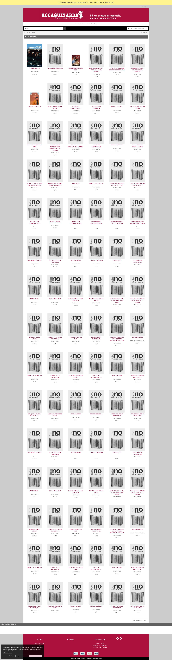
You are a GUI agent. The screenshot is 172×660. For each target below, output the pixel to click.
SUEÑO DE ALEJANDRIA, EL (96, 376)
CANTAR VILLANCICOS (96, 184)
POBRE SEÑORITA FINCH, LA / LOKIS (137, 146)
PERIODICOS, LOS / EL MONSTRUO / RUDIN (55, 184)
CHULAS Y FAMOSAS (96, 260)
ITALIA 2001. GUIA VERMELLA (55, 261)
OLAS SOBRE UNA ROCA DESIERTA (75, 300)
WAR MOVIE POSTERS (34, 260)
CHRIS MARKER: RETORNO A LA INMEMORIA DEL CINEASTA (55, 147)
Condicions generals (100, 645)
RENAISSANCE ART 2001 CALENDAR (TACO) (137, 223)
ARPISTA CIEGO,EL (117, 107)
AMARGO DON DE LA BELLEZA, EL (55, 338)
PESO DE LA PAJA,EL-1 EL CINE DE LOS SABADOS (137, 70)
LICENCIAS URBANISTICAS (96, 146)
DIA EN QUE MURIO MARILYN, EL (117, 415)
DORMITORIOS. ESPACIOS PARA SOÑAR (75, 146)
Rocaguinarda (80, 24)
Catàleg (93, 24)
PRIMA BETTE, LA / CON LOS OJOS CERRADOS (34, 184)
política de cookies (7, 653)
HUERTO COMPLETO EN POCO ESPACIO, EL (137, 184)
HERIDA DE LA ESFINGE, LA (137, 261)
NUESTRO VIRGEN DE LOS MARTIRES (137, 415)
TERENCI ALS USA (34, 68)
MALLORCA (75, 184)
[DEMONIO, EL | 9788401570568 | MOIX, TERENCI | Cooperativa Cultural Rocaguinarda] (117, 246)
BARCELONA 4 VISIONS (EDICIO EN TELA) (117, 184)
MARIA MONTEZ (137, 337)
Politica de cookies (100, 647)
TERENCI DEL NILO (34, 107)
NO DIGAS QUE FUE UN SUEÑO (55, 107)
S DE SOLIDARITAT (117, 145)
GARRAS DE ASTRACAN (34, 376)
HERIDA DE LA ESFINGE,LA (96, 107)
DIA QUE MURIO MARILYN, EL (96, 338)
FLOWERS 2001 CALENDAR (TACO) (96, 223)
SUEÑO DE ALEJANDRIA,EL (76, 107)
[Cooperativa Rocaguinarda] (86, 15)
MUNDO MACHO (76, 414)
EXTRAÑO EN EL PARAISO (34, 338)
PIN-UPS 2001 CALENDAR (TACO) (34, 223)
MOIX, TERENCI (34, 71)
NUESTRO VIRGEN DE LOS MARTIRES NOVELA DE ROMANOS (117, 339)
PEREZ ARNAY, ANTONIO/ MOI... (137, 340)
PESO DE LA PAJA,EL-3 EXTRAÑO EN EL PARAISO (96, 70)
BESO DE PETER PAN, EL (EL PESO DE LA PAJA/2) (117, 300)
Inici (88, 24)
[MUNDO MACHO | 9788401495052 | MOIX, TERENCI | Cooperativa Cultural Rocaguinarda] (75, 400)
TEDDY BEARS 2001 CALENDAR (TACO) (117, 223)
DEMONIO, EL (117, 260)
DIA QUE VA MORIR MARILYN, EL (34, 415)
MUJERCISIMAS (76, 260)
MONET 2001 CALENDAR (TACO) (75, 223)
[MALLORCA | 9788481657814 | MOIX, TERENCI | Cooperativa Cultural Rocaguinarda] (75, 169)
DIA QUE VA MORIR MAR (76, 338)
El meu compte (144, 6)
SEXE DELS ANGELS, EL (55, 68)
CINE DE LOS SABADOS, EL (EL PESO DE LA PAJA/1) (137, 300)
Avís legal (100, 643)
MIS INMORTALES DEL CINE (76, 69)
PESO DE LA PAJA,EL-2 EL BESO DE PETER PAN (117, 69)
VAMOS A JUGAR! (55, 222)
